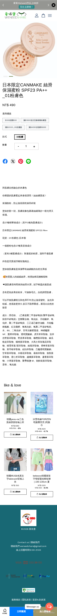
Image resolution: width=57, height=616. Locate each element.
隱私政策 (26, 599)
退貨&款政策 (39, 599)
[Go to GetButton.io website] (49, 613)
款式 (4, 136)
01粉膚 (19, 136)
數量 (4, 144)
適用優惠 (6, 113)
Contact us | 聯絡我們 (29, 542)
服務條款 (16, 599)
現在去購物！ (26, 7)
